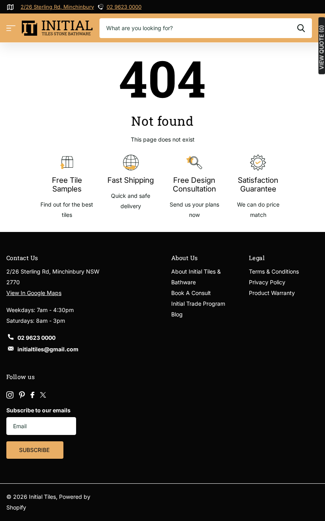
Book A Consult (191, 292)
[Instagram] (9, 394)
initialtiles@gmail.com (47, 349)
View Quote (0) (321, 47)
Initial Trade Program (198, 303)
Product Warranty (272, 292)
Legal (257, 258)
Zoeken (301, 28)
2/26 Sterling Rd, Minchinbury (57, 7)
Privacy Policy (267, 282)
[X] (43, 395)
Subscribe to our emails (38, 410)
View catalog (10, 28)
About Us (184, 258)
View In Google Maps (33, 292)
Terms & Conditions (274, 271)
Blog (177, 314)
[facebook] (32, 395)
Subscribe (35, 449)
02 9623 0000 (124, 7)
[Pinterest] (22, 394)
